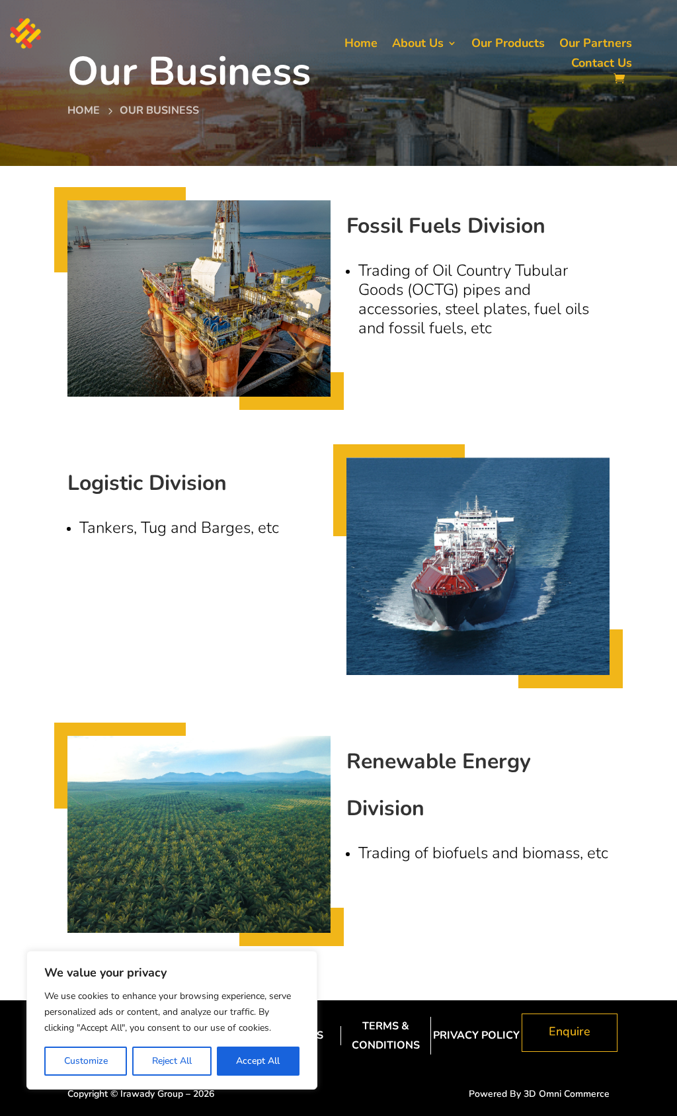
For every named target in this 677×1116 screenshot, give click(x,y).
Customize (86, 1061)
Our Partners (595, 44)
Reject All (172, 1061)
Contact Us (601, 64)
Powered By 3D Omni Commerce (539, 1094)
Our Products (508, 44)
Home (361, 44)
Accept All (258, 1061)
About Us (418, 44)
